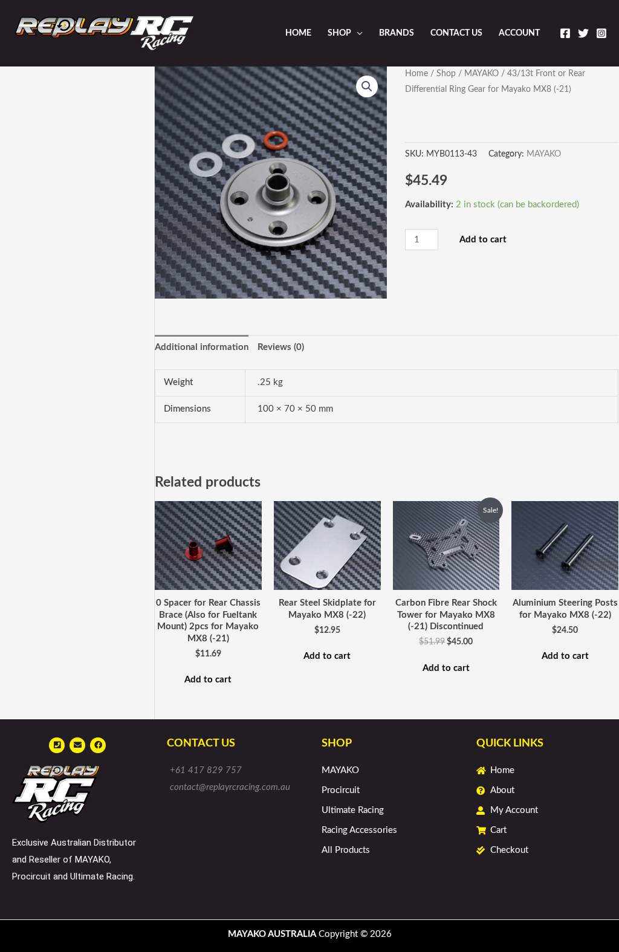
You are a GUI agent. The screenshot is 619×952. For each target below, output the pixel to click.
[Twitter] (583, 33)
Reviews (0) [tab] (281, 347)
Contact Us (456, 33)
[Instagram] (601, 33)
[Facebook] (565, 33)
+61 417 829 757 (206, 770)
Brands (396, 33)
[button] (367, 86)
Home (298, 33)
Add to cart (483, 239)
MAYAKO (481, 74)
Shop (339, 33)
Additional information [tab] (201, 347)
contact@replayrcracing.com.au (230, 787)
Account (519, 33)
